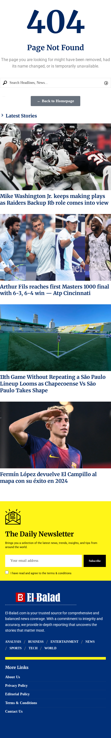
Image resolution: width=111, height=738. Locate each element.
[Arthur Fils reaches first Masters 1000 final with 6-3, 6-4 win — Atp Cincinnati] (55, 247)
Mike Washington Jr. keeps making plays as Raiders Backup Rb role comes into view (54, 199)
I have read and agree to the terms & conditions (41, 573)
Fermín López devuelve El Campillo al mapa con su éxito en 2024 (48, 477)
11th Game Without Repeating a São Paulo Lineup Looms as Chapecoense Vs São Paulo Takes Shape (53, 384)
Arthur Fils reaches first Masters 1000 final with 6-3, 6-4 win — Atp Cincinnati (54, 290)
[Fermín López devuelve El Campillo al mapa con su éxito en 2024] (55, 435)
